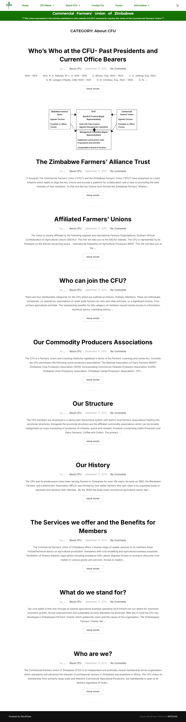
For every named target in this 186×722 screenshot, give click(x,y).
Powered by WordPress (20, 716)
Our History (93, 465)
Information (140, 5)
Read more (95, 88)
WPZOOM (172, 716)
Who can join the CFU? (92, 280)
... (64, 68)
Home (25, 5)
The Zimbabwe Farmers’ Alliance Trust (93, 161)
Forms (119, 5)
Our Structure (93, 403)
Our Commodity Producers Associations (93, 342)
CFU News (45, 5)
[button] (47, 5)
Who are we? (93, 653)
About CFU (71, 5)
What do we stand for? (93, 592)
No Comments (118, 68)
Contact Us (98, 5)
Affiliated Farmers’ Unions (93, 219)
